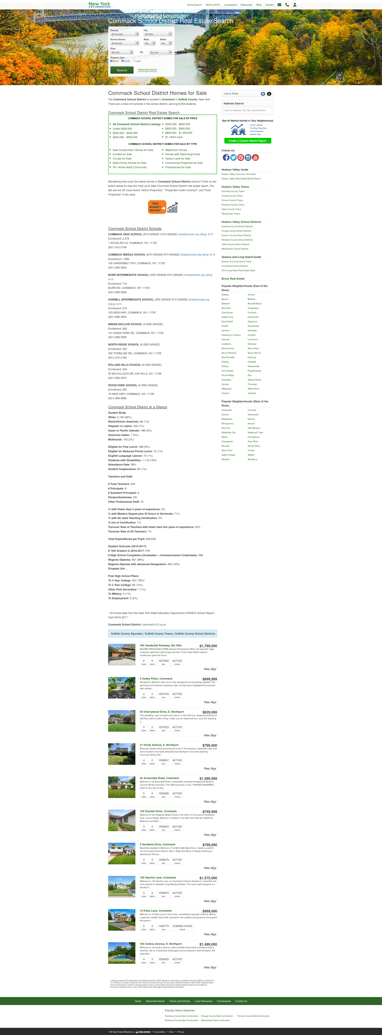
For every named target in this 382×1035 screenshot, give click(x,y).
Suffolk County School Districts (195, 633)
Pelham (225, 366)
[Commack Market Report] (162, 206)
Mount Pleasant (229, 352)
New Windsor (254, 427)
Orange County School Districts (236, 230)
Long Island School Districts (235, 265)
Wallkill (251, 454)
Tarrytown (252, 384)
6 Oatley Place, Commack (156, 678)
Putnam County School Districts (236, 235)
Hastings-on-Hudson (231, 334)
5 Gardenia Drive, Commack (157, 844)
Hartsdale (252, 330)
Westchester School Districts (235, 248)
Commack (168, 99)
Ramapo (226, 445)
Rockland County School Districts (237, 239)
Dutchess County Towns (233, 191)
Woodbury (252, 459)
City (146, 30)
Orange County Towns (232, 195)
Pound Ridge (228, 375)
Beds (146, 39)
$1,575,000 (208, 878)
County (114, 30)
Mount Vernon (254, 352)
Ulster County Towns (231, 209)
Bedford (251, 299)
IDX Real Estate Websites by (122, 1031)
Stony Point (227, 450)
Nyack (224, 436)
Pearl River (253, 441)
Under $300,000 (122, 128)
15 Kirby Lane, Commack (156, 910)
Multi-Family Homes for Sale (129, 163)
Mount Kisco (253, 348)
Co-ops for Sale (122, 158)
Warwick (225, 459)
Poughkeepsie (254, 370)
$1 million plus (173, 137)
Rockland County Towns (233, 204)
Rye (249, 375)
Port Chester (228, 370)
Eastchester (253, 316)
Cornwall (252, 409)
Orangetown (227, 441)
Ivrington (252, 334)
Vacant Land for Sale (177, 158)
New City (226, 427)
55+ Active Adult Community (130, 167)
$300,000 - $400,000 (125, 133)
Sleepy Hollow (254, 379)
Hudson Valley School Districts (241, 222)
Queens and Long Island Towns (237, 261)
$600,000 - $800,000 (177, 128)
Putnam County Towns (232, 200)
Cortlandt (252, 312)
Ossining (252, 357)
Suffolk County (187, 99)
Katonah (225, 339)
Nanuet (251, 423)
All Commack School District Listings (137, 124)
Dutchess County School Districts (237, 226)
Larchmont (253, 339)
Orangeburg (253, 436)
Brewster (226, 303)
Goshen (225, 414)
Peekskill (252, 361)
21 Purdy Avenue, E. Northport (159, 744)
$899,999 (209, 679)
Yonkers (225, 393)
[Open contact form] (279, 4)
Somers (225, 384)
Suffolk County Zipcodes (127, 633)
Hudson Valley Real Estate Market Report (241, 178)
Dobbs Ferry (227, 316)
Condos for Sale (122, 154)
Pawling (225, 361)
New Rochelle (228, 357)
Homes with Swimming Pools (182, 154)
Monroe (251, 418)
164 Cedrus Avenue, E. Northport (161, 943)
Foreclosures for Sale (178, 167)
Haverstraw (253, 414)
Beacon (225, 299)
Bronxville (226, 307)
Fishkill (225, 325)
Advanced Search (147, 69)
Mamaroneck (228, 348)
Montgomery (228, 423)
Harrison (226, 330)
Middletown (227, 418)
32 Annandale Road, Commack (159, 778)
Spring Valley (254, 445)
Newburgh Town (255, 432)
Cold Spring (227, 312)
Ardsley (225, 294)
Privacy (181, 1031)
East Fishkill (227, 321)
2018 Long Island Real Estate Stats (238, 270)
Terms (171, 1031)
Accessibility (159, 1031)
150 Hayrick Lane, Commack (158, 877)
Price (112, 48)
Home (115, 60)
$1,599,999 (208, 778)
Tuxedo (251, 450)
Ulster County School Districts (235, 244)
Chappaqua (253, 307)
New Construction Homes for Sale (133, 150)
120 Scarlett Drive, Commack (158, 811)
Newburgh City (228, 432)
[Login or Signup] (294, 4)
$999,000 (209, 911)
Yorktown (252, 393)
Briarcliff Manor (255, 303)
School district (117, 39)
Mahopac (252, 343)
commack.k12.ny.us (154, 624)
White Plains (253, 388)
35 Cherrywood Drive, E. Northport (162, 711)
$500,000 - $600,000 (177, 124)
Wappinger (227, 388)
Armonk (251, 294)
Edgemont (252, 321)
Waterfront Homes (176, 150)
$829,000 (209, 712)
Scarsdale (226, 379)
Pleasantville (253, 366)
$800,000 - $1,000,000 (178, 133)
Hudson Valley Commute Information (239, 173)
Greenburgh (253, 325)
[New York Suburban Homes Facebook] (226, 157)
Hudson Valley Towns (235, 187)
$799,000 (209, 745)
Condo (126, 60)
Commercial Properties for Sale (184, 163)
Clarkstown (227, 409)
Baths (163, 39)
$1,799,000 (208, 645)
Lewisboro (226, 343)
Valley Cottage (228, 454)
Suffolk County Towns (159, 633)
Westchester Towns (231, 213)
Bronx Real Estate (233, 278)
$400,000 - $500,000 (125, 137)
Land (137, 60)
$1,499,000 (208, 944)
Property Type (117, 57)
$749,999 (209, 811)
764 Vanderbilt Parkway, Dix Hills (161, 645)
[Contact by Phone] (287, 4)
